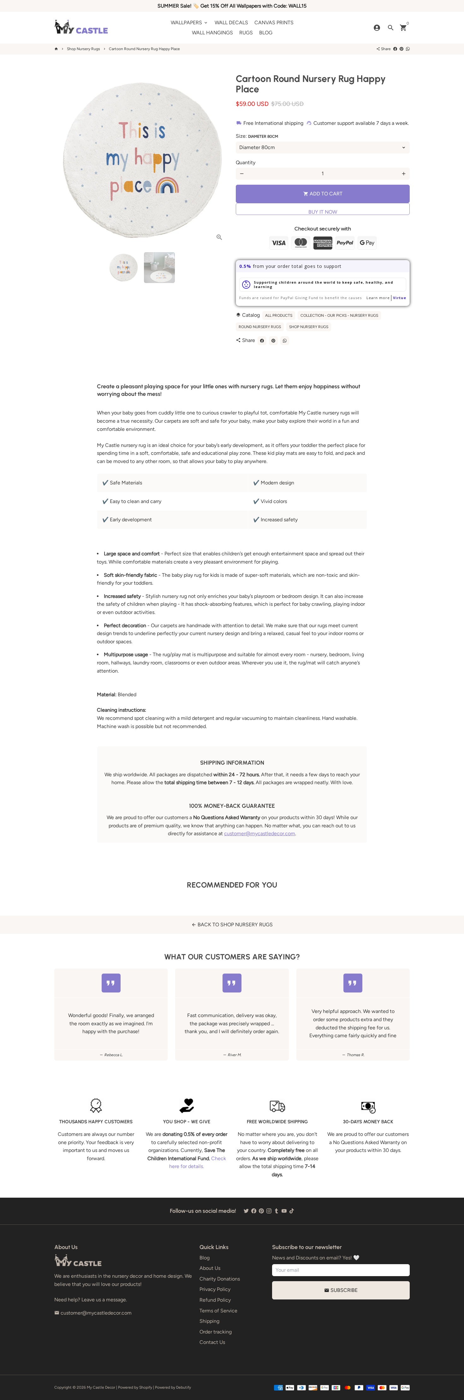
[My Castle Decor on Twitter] (246, 1211)
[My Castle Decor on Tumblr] (276, 1211)
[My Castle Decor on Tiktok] (291, 1211)
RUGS (246, 33)
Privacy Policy (214, 1289)
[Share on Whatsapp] (408, 49)
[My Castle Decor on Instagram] (268, 1211)
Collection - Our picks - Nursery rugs (339, 315)
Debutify (183, 1387)
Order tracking (215, 1332)
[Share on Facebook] (395, 49)
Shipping (209, 1321)
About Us (209, 1268)
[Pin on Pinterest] (401, 49)
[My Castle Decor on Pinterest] (261, 1211)
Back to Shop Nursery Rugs (232, 925)
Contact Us (212, 1342)
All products (278, 315)
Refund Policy (215, 1300)
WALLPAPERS (189, 23)
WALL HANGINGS (212, 33)
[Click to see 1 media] (123, 267)
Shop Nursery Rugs (83, 49)
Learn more (378, 297)
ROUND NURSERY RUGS (260, 327)
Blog (204, 1258)
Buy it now (322, 212)
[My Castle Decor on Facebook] (253, 1211)
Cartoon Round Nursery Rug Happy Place (144, 49)
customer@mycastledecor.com (259, 833)
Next (220, 160)
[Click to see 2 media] (159, 267)
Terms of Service (218, 1311)
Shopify (145, 1387)
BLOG (265, 33)
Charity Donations (219, 1279)
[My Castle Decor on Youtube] (284, 1211)
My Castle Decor (101, 1387)
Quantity (245, 162)
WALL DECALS (231, 23)
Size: (257, 136)
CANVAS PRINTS (274, 23)
